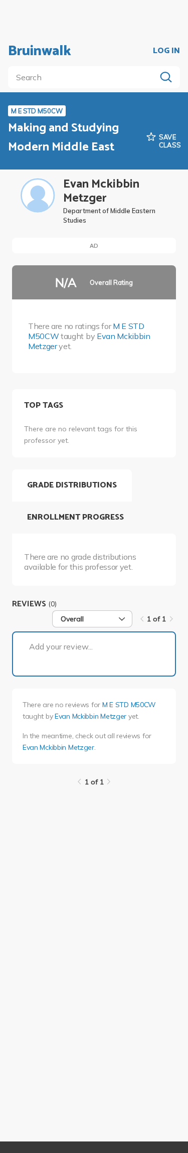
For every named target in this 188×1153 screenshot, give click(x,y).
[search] (84, 77)
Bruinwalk (39, 51)
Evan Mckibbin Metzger (90, 716)
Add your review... (61, 646)
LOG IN (166, 51)
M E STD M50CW (129, 704)
